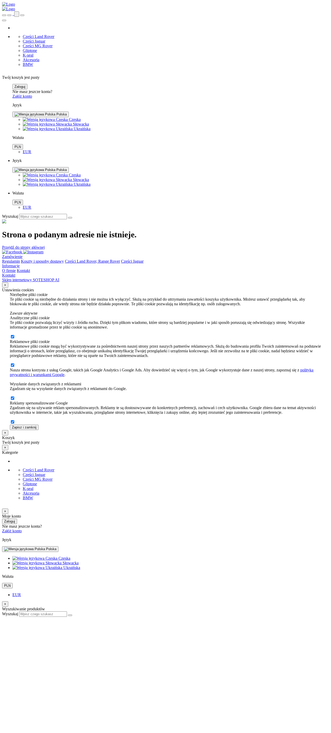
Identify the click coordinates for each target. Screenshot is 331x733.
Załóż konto (22, 96)
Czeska (74, 119)
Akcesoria (31, 60)
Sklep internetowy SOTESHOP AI (30, 280)
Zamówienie (12, 256)
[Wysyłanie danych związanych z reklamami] (12, 398)
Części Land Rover (38, 36)
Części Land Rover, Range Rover (92, 261)
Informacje (11, 266)
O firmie (9, 270)
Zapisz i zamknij (24, 427)
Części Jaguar (34, 41)
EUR (27, 152)
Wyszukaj (10, 216)
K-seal (28, 55)
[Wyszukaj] (70, 218)
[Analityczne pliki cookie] (12, 337)
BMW (28, 64)
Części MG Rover (37, 46)
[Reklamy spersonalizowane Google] (12, 422)
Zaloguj (19, 87)
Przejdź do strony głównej (23, 247)
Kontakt (23, 270)
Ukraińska (82, 129)
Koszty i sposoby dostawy (42, 261)
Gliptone (30, 50)
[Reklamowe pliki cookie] (12, 365)
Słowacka (80, 124)
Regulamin (11, 261)
